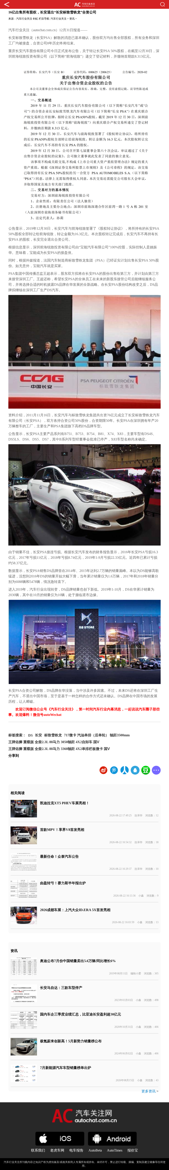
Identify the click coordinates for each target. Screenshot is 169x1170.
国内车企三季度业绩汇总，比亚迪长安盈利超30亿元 (80, 1014)
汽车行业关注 (24, 18)
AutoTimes (114, 1150)
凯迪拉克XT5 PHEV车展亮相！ (64, 803)
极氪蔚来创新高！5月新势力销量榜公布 (71, 1041)
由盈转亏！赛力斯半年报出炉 (63, 883)
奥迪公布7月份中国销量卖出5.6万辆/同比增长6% (78, 961)
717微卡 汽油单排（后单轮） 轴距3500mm (97, 735)
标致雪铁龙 (53, 735)
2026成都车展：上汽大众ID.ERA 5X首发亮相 (75, 910)
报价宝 (132, 1150)
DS (30, 735)
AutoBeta (95, 1150)
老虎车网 (57, 1150)
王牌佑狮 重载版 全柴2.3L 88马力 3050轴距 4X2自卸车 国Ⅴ (53, 742)
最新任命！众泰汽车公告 (59, 856)
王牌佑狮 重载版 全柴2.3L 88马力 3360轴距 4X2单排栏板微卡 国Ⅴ (59, 749)
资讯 (72, 18)
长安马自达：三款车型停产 (61, 988)
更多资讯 (148, 1091)
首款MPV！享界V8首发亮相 (62, 830)
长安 (38, 735)
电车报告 (76, 1150)
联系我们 (38, 1150)
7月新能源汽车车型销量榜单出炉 (65, 1068)
